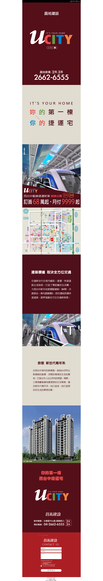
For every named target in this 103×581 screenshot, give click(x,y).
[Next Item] (78, 330)
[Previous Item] (24, 330)
